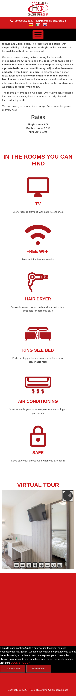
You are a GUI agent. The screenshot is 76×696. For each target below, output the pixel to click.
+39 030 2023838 (23, 20)
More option (38, 668)
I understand (13, 668)
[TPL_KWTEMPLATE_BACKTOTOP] (69, 689)
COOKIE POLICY (20, 662)
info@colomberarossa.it (52, 20)
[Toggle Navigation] (38, 34)
